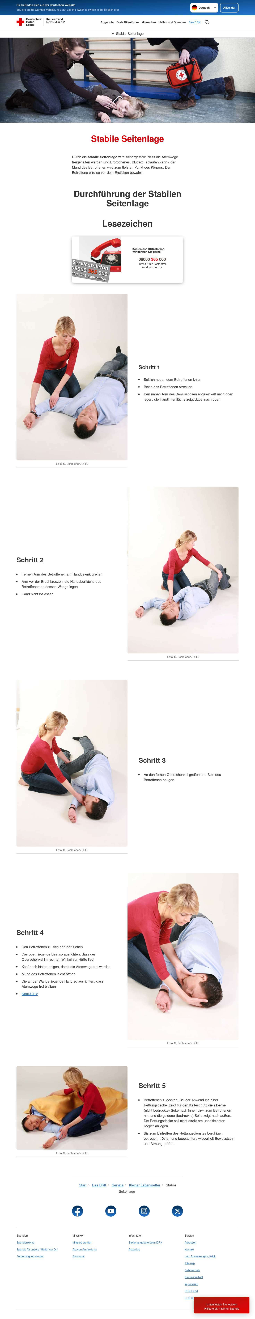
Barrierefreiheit (194, 1277)
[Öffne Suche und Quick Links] (207, 22)
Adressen (190, 1242)
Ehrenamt (78, 1256)
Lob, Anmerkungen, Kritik (200, 1256)
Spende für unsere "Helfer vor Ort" (37, 1249)
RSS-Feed (191, 1291)
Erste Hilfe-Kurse (127, 22)
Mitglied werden (82, 1242)
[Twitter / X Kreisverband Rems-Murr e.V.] (177, 1211)
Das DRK (195, 22)
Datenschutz (192, 1270)
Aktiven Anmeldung (85, 1249)
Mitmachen (149, 22)
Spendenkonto (25, 1242)
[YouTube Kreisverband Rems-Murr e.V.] (110, 1211)
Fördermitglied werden (30, 1256)
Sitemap (190, 1263)
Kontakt (189, 1249)
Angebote (107, 22)
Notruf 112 (30, 993)
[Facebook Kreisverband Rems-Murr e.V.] (77, 1211)
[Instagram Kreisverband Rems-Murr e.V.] (144, 1211)
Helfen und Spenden (172, 22)
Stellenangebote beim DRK (145, 1242)
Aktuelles (134, 1249)
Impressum (191, 1284)
